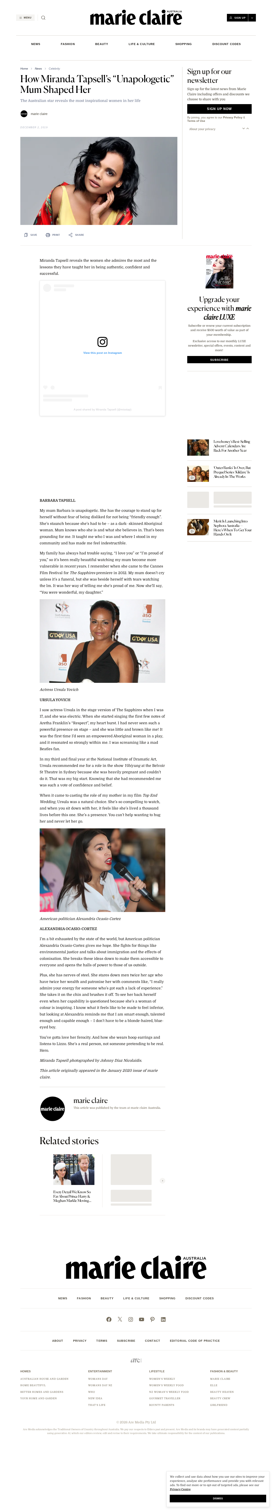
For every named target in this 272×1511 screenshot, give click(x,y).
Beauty (101, 44)
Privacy (80, 1340)
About (57, 1340)
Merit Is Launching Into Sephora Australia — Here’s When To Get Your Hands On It (233, 527)
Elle (213, 1385)
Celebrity (54, 68)
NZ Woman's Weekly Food (169, 1392)
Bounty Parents (161, 1405)
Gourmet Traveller (164, 1398)
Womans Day (98, 1379)
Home (24, 68)
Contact (152, 1340)
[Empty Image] (198, 500)
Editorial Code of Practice (195, 1340)
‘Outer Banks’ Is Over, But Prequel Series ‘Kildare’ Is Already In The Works (232, 472)
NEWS (35, 44)
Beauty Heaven (222, 1392)
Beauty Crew (220, 1398)
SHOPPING (183, 44)
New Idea (95, 1398)
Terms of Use (196, 120)
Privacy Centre (180, 1489)
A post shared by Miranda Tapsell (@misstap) (102, 409)
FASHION (68, 44)
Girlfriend (219, 1405)
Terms (101, 1340)
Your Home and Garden (38, 1398)
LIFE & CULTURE (142, 44)
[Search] (43, 17)
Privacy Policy (232, 117)
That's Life (96, 1405)
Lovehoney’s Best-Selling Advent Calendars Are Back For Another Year (232, 445)
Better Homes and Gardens (41, 1392)
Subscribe (126, 1340)
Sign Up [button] (240, 17)
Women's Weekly (162, 1379)
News (38, 68)
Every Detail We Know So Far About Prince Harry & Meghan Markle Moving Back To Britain (72, 1196)
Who (91, 1392)
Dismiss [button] (218, 1498)
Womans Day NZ (100, 1385)
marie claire (39, 114)
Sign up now (219, 109)
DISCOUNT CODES (226, 44)
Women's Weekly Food (166, 1385)
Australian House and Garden (44, 1379)
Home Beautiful (33, 1385)
